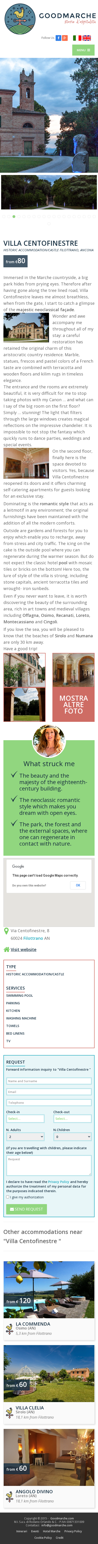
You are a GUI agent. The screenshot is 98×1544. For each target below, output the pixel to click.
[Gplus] (65, 38)
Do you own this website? (29, 885)
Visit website (23, 949)
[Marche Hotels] (86, 38)
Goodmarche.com (62, 1518)
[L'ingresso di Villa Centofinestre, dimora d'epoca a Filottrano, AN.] (73, 670)
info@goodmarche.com (56, 1525)
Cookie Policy (43, 1538)
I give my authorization (27, 1197)
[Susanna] (49, 757)
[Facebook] (58, 38)
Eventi (35, 1531)
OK (78, 885)
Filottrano (33, 938)
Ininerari (21, 1531)
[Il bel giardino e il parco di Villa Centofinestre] (24, 704)
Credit (60, 1538)
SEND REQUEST (28, 1209)
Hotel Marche (51, 1531)
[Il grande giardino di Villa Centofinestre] (49, 192)
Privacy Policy (58, 1182)
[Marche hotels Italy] (50, 19)
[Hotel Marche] (77, 38)
